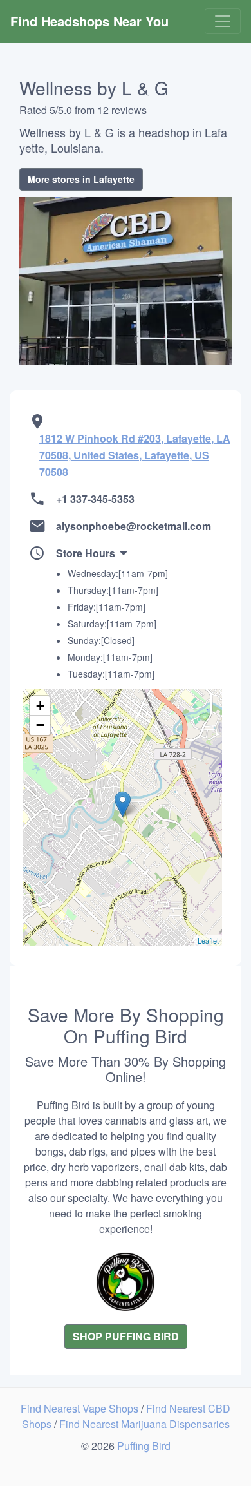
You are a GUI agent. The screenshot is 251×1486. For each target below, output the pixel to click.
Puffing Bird (144, 1445)
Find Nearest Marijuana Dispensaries (144, 1423)
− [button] (40, 725)
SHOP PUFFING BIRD (126, 1336)
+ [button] (40, 706)
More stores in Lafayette (81, 179)
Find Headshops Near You (89, 21)
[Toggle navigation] (223, 21)
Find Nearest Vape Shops (81, 1408)
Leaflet (208, 940)
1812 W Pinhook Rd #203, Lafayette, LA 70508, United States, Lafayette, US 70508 (134, 455)
